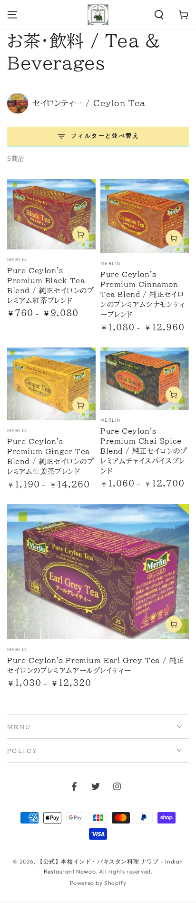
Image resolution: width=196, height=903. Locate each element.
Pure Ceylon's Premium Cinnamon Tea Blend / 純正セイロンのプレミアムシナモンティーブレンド (142, 294)
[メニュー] (12, 15)
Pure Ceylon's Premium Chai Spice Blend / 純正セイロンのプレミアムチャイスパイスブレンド (143, 451)
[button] (159, 15)
